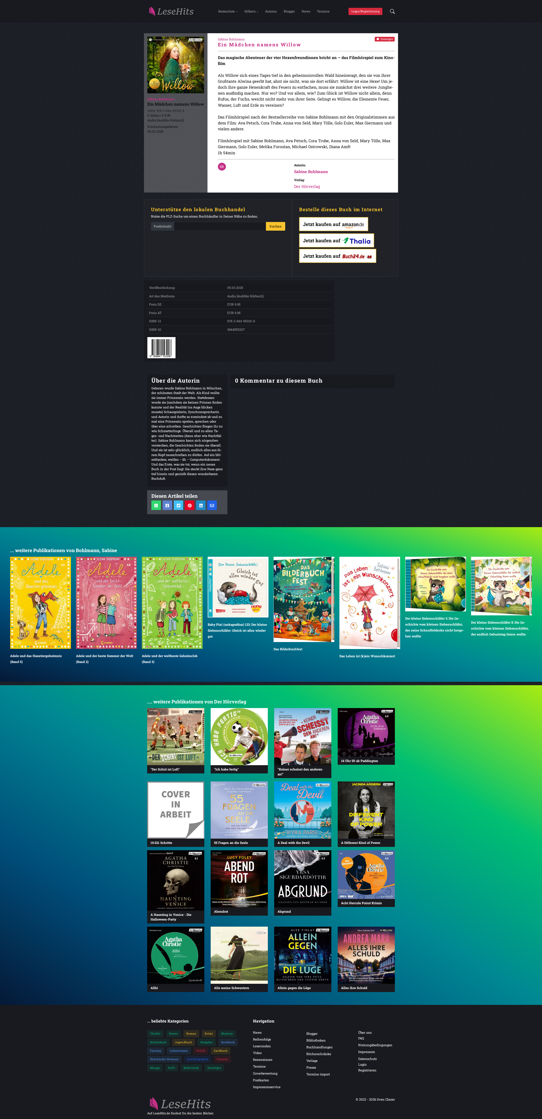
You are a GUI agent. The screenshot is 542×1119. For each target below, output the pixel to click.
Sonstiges (387, 39)
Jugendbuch (183, 1042)
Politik (201, 1051)
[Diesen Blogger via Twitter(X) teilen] (178, 505)
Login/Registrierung (365, 11)
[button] (391, 11)
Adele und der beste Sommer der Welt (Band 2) (38, 658)
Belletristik (191, 1068)
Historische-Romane (164, 1059)
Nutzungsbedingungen (375, 1045)
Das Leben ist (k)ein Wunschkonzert (301, 656)
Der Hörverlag (307, 186)
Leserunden (262, 1046)
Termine (323, 11)
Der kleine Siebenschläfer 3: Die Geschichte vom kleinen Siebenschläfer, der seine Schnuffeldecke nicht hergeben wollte (368, 627)
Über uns (365, 1032)
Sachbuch (220, 1051)
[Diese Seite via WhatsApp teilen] (156, 505)
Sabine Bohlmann (311, 171)
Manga (155, 1068)
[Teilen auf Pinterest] (189, 505)
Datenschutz (367, 1059)
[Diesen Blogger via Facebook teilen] (167, 505)
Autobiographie (197, 1059)
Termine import (318, 1074)
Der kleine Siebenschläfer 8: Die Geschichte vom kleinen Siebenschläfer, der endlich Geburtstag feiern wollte (434, 628)
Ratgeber (206, 1042)
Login (362, 1064)
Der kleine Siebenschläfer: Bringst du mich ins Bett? (499, 635)
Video (257, 1053)
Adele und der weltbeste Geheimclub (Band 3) (104, 658)
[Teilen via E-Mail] (212, 505)
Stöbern (250, 11)
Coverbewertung (265, 1073)
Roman (191, 1033)
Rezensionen (262, 1059)
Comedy (222, 1059)
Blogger (289, 11)
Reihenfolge (262, 1039)
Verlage (312, 1060)
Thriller (155, 1033)
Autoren (271, 11)
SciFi (171, 1068)
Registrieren (367, 1070)
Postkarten (261, 1080)
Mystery (227, 1033)
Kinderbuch (158, 1042)
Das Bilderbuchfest (222, 649)
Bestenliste (226, 11)
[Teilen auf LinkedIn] (201, 505)
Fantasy (156, 1051)
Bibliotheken (316, 1040)
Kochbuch (228, 1042)
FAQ (361, 1038)
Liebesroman (179, 1051)
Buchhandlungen (319, 1047)
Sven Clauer (386, 1099)
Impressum (366, 1052)
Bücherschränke (318, 1054)
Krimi (209, 1033)
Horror (173, 1033)
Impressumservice (267, 1087)
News (306, 11)
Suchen (276, 226)
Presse (311, 1067)
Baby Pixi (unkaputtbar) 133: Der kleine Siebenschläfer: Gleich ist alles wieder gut (171, 630)
